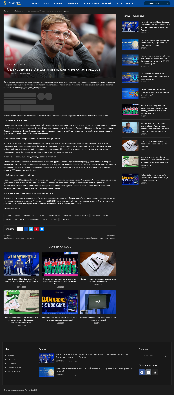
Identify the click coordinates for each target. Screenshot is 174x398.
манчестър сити (81, 215)
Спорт (46, 3)
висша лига (28, 215)
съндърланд (33, 219)
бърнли (17, 215)
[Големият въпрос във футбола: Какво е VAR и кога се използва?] (98, 302)
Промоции (72, 3)
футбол (54, 219)
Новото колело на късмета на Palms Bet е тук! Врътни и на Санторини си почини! (155, 42)
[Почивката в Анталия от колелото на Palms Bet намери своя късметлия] (130, 77)
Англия (8, 215)
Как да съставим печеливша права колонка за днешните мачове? (154, 144)
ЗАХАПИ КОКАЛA (91, 3)
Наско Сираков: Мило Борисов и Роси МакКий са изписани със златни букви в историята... (21, 281)
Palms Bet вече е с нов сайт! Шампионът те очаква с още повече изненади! (154, 177)
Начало (6, 11)
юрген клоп (65, 219)
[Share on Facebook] (26, 229)
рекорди (8, 219)
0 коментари (72, 361)
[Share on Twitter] (31, 229)
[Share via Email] (42, 229)
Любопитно (19, 11)
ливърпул (67, 215)
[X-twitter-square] (148, 372)
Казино (35, 3)
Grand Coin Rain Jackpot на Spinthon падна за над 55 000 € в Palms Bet (155, 92)
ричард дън (19, 219)
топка (44, 219)
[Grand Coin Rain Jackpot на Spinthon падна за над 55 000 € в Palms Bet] (130, 93)
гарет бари (41, 215)
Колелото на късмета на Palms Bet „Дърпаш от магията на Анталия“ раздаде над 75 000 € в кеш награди (155, 60)
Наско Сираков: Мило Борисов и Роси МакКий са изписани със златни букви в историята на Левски (155, 26)
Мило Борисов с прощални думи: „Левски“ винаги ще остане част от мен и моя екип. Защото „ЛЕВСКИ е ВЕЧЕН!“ (155, 127)
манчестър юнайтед (100, 215)
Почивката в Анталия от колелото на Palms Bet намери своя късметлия (155, 76)
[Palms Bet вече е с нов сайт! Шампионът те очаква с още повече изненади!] (60, 302)
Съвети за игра (125, 3)
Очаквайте (108, 3)
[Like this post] (20, 229)
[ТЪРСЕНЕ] (167, 3)
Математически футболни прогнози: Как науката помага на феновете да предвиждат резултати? (21, 319)
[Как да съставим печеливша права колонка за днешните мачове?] (98, 264)
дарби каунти (54, 215)
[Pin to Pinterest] (36, 229)
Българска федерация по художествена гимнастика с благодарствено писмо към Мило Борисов (59, 281)
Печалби (57, 3)
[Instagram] (155, 372)
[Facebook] (142, 372)
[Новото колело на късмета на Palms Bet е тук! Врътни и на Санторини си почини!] (130, 44)
